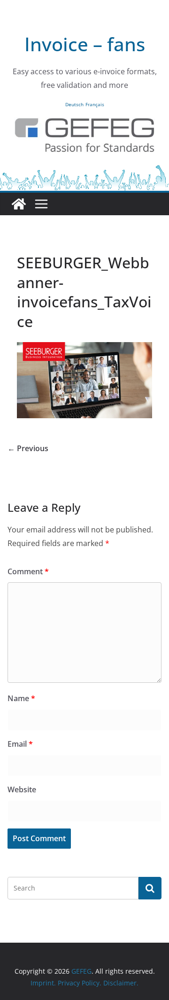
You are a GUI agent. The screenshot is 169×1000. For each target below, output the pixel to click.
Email (20, 744)
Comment (28, 571)
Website (22, 789)
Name (21, 698)
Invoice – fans (84, 44)
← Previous (28, 448)
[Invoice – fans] (84, 170)
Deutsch (74, 105)
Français (94, 105)
